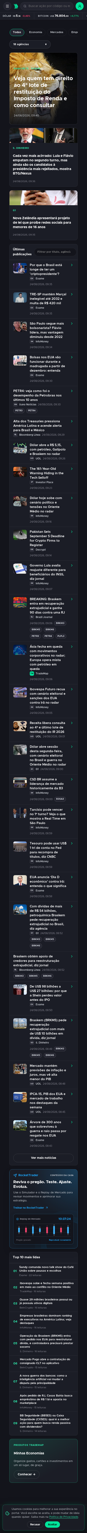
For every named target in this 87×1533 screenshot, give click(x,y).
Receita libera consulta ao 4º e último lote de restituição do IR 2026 (47, 727)
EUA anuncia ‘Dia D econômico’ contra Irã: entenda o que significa (48, 882)
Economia (35, 32)
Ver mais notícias (43, 1157)
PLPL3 (60, 636)
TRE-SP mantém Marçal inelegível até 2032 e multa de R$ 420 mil (48, 299)
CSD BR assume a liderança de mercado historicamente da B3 (47, 784)
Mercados (56, 32)
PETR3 (19, 410)
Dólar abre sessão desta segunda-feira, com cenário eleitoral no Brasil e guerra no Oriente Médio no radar (48, 755)
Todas (17, 32)
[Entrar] (80, 6)
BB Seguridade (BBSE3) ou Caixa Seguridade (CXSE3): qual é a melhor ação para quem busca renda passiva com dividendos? (45, 1421)
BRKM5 (36, 629)
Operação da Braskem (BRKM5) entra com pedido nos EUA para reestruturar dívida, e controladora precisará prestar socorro (46, 1342)
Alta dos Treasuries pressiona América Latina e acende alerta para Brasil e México (37, 426)
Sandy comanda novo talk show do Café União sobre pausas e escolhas (46, 1269)
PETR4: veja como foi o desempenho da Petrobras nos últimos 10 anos (37, 395)
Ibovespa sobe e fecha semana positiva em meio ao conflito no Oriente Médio (47, 1285)
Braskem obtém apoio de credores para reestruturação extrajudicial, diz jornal (36, 961)
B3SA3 (60, 799)
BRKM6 (50, 629)
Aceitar (52, 1524)
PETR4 (31, 410)
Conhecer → (26, 1474)
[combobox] (49, 6)
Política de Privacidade (63, 1517)
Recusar (35, 1524)
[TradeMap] (16, 6)
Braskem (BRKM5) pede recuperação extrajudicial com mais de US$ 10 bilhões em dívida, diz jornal (48, 1029)
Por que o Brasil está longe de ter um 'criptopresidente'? (46, 270)
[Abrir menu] (7, 6)
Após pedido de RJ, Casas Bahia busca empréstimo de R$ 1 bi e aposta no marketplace (46, 1399)
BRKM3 (60, 623)
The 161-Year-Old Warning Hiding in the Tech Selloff (47, 473)
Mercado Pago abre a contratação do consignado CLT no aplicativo (45, 1361)
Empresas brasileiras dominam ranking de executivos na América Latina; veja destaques (46, 1319)
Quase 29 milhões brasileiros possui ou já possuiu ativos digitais (46, 1301)
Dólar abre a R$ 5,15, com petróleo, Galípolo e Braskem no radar (48, 450)
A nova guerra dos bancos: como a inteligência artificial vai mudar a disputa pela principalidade (43, 1379)
